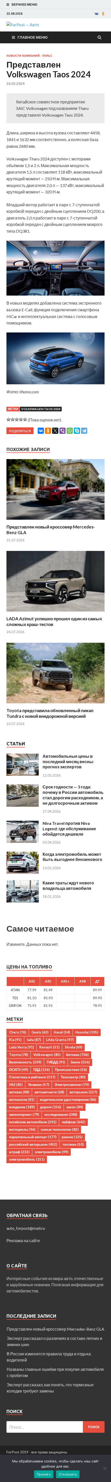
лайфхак (73, 1122)
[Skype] (77, 431)
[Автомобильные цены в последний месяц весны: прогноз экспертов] (22, 756)
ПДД (41, 1070)
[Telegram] (84, 431)
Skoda (73, 1047)
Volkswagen (46, 1055)
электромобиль (26, 1159)
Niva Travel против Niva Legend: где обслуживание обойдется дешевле (69, 828)
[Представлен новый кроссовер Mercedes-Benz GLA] (55, 520)
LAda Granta (60, 1040)
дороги (50, 1107)
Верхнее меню (24, 4)
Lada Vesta (21, 1047)
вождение (22, 1107)
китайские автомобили (32, 1122)
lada (34, 1040)
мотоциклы (22, 1129)
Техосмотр (73, 1077)
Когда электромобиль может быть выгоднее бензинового (72, 857)
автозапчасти (49, 1092)
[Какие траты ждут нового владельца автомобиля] (22, 883)
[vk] (96, 13)
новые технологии (59, 1129)
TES (15, 998)
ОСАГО (18, 1070)
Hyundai (86, 1032)
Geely (39, 1032)
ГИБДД (56, 1062)
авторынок (83, 1092)
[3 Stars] (17, 419)
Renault (49, 1047)
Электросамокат (71, 1084)
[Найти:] (55, 1427)
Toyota (18, 1055)
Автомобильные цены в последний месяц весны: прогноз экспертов (68, 761)
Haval (62, 1032)
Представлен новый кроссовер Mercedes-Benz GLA (55, 1328)
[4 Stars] (21, 419)
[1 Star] (8, 419)
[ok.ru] (103, 13)
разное (72, 1137)
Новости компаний (23, 55)
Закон (80, 1062)
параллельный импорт (32, 1137)
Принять (44, 1474)
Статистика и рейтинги (32, 1077)
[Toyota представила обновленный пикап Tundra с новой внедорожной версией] (55, 704)
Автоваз (77, 1055)
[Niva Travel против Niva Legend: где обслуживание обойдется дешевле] (22, 823)
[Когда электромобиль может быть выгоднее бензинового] (22, 854)
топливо (73, 1144)
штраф (19, 1152)
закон (74, 1107)
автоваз (19, 1092)
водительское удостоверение (68, 1099)
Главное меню (32, 37)
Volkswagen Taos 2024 (40, 409)
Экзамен (38, 1084)
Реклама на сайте (23, 1240)
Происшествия (71, 1070)
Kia (15, 1040)
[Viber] (62, 431)
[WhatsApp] (70, 431)
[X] (55, 431)
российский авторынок (33, 1144)
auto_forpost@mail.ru (25, 1228)
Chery (17, 1032)
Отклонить (68, 1474)
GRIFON (15, 1006)
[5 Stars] (25, 419)
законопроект (24, 1114)
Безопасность (25, 1062)
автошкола (21, 1099)
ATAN (15, 990)
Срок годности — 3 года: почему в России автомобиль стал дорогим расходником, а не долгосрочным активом (73, 794)
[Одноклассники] (48, 431)
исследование (60, 1114)
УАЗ (15, 1084)
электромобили (51, 1152)
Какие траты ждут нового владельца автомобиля (68, 885)
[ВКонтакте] (41, 431)
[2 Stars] (13, 419)
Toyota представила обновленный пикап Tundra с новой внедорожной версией (49, 713)
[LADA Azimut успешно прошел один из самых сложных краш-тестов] (55, 612)
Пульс (47, 55)
